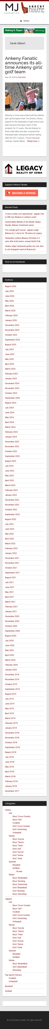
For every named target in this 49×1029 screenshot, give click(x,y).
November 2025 (12, 330)
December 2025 (12, 325)
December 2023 (12, 441)
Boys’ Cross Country (21, 816)
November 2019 (12, 679)
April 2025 (9, 364)
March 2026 (10, 310)
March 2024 (10, 427)
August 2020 (10, 636)
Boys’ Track (18, 845)
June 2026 (9, 296)
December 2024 (12, 383)
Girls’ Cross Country (21, 826)
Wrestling (17, 970)
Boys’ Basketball (20, 878)
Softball (16, 868)
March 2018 (10, 776)
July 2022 (9, 524)
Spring (11, 836)
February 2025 (11, 374)
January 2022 (11, 553)
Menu (26, 21)
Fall (10, 813)
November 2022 (12, 505)
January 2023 (11, 495)
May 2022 (9, 534)
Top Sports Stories (13, 975)
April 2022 (9, 539)
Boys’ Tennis (18, 842)
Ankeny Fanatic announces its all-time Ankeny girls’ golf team (24, 65)
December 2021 (12, 558)
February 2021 (11, 606)
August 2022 (10, 519)
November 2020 (12, 621)
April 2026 (9, 306)
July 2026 (9, 291)
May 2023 (9, 475)
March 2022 (10, 543)
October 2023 (11, 451)
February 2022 (11, 548)
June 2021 (9, 587)
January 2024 (11, 437)
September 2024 (12, 398)
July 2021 (9, 582)
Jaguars (8, 899)
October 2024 (11, 393)
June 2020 (9, 645)
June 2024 (9, 412)
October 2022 (11, 509)
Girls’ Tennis (18, 855)
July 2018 (9, 757)
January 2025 (11, 378)
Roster (19, 871)
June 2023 (9, 471)
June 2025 (9, 354)
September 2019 (12, 689)
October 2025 (11, 335)
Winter (11, 874)
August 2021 (10, 577)
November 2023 (12, 446)
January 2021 (11, 611)
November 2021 (12, 563)
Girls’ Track (17, 858)
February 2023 (11, 490)
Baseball (16, 865)
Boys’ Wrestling (19, 894)
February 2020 (11, 665)
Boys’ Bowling (19, 881)
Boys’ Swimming (20, 884)
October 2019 (11, 684)
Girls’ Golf (17, 849)
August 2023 (10, 461)
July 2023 (9, 466)
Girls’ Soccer (18, 852)
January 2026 (11, 320)
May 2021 (9, 592)
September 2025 (12, 340)
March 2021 (10, 602)
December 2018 (12, 733)
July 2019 (9, 699)
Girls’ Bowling (18, 891)
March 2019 (10, 718)
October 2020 (11, 626)
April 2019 (9, 713)
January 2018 (11, 786)
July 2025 (9, 349)
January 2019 (11, 728)
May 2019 (9, 708)
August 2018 (10, 752)
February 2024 (11, 432)
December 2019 (12, 674)
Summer (12, 862)
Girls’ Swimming (20, 829)
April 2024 (9, 422)
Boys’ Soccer (18, 839)
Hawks (8, 810)
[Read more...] (33, 141)
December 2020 (12, 616)
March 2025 (10, 369)
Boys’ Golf (17, 819)
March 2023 (10, 485)
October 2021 (11, 568)
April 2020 (9, 655)
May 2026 (9, 301)
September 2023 (12, 456)
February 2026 (11, 315)
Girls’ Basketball (20, 887)
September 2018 (12, 747)
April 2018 (9, 771)
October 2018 (11, 742)
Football (16, 823)
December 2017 (12, 791)
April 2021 (9, 597)
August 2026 (10, 286)
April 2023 (9, 480)
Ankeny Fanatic (32, 8)
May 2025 (9, 359)
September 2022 (12, 514)
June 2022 (9, 529)
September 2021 (12, 572)
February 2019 (11, 723)
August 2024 (10, 403)
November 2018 (12, 737)
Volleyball (17, 832)
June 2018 (9, 762)
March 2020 (10, 660)
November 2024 (12, 388)
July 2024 (9, 407)
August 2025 (10, 344)
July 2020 (9, 640)
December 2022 (12, 500)
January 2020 (11, 670)
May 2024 (9, 417)
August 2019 (10, 694)
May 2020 (9, 650)
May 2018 (9, 767)
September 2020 (12, 631)
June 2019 (9, 704)
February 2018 (11, 781)
